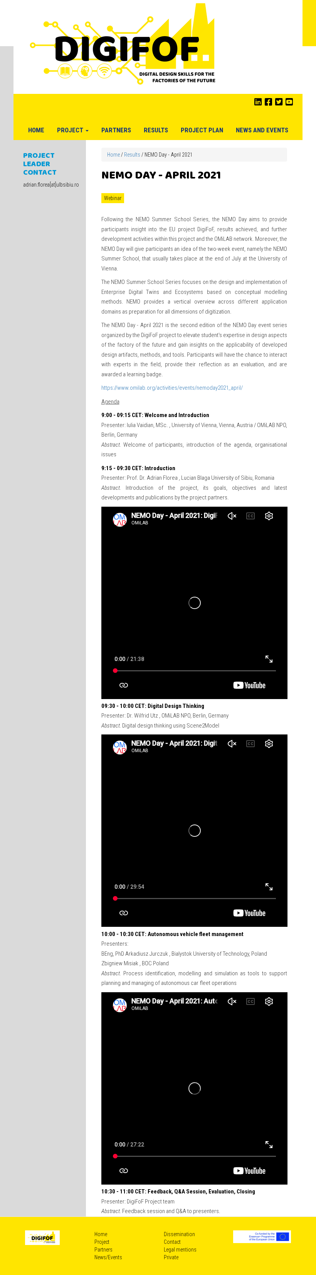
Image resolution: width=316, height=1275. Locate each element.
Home (36, 130)
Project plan (202, 130)
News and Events (262, 130)
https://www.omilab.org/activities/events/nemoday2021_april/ (172, 387)
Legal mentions (180, 1250)
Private (171, 1257)
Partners (116, 130)
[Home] (124, 46)
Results (156, 130)
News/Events (108, 1257)
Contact (172, 1242)
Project (71, 130)
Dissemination (179, 1234)
